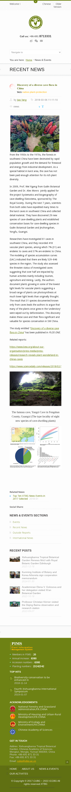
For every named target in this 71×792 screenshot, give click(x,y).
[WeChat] (36, 40)
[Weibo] (31, 40)
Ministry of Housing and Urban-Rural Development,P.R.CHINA (39, 715)
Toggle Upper (35, 1)
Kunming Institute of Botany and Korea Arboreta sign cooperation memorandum (39, 575)
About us (28, 769)
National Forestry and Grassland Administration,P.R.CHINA (37, 707)
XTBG (44, 784)
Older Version (57, 5)
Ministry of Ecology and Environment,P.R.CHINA (31, 723)
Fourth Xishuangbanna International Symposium (35, 690)
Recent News (20, 527)
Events (16, 522)
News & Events (49, 769)
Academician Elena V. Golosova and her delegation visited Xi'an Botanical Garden (41, 590)
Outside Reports (22, 532)
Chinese (46, 4)
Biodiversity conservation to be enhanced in (32, 678)
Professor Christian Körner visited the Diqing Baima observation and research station (40, 605)
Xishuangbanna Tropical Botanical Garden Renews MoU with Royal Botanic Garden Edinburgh (40, 560)
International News (23, 538)
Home (29, 60)
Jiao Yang (22, 99)
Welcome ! (15, 4)
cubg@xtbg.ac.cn (26, 761)
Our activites (19, 773)
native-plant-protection (34, 92)
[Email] (41, 40)
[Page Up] (67, 762)
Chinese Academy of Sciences (35, 729)
